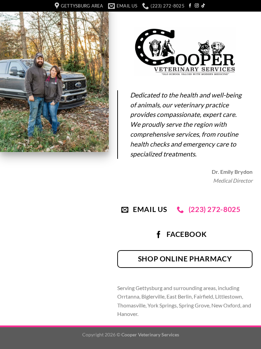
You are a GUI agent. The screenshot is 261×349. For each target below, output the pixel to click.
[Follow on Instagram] (197, 5)
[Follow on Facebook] (190, 5)
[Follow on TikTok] (203, 5)
